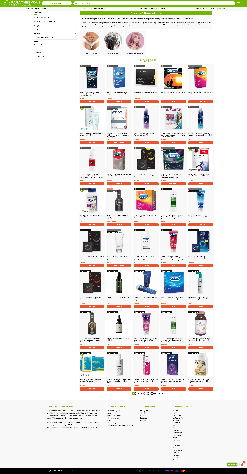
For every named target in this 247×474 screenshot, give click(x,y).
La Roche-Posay (179, 418)
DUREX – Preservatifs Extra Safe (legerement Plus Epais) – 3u (172, 298)
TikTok (142, 413)
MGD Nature (177, 423)
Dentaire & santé (40, 45)
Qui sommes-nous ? (115, 415)
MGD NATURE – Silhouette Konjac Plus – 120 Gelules (91, 216)
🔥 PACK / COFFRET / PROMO (45, 22)
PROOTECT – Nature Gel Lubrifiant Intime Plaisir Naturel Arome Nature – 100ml (146, 299)
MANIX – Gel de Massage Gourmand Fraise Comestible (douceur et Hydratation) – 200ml (173, 258)
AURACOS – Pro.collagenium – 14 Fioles (145, 93)
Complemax (177, 433)
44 (150, 393)
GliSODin (176, 440)
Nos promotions (113, 418)
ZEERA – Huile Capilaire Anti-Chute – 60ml (118, 339)
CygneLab (177, 415)
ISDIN (175, 413)
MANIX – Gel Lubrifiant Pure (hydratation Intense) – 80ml (198, 216)
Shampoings (113, 53)
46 (157, 393)
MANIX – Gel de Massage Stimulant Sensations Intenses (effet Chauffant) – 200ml (146, 340)
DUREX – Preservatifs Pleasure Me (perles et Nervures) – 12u (199, 93)
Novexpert (177, 445)
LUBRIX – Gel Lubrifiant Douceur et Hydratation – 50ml (91, 134)
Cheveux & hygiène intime (43, 37)
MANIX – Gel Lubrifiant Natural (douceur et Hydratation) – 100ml (200, 134)
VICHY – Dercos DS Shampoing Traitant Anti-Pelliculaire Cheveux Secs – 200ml (172, 340)
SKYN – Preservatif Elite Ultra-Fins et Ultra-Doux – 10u (92, 257)
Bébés (36, 41)
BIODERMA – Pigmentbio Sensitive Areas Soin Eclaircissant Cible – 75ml (118, 258)
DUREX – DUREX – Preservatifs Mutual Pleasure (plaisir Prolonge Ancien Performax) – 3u (172, 176)
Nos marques (39, 49)
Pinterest (143, 420)
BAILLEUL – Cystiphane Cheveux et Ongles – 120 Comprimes (91, 380)
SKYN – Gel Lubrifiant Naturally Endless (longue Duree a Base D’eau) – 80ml (90, 340)
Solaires (37, 33)
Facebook (144, 418)
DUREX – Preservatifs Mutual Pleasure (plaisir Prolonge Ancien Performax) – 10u (91, 94)
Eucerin (176, 420)
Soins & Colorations (135, 53)
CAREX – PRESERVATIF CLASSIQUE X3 (173, 92)
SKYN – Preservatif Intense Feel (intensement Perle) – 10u (90, 298)
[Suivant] (161, 393)
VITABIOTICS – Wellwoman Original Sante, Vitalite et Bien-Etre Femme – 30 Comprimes (173, 135)
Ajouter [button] (92, 102)
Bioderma (176, 428)
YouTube (143, 415)
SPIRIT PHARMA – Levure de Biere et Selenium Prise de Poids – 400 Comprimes (200, 340)
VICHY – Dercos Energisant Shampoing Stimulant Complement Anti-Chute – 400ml (91, 176)
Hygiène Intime (91, 53)
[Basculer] (75, 26)
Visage (36, 26)
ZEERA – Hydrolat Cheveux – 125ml (118, 297)
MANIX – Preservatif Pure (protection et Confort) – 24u (198, 257)
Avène (175, 447)
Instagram (144, 411)
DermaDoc (177, 453)
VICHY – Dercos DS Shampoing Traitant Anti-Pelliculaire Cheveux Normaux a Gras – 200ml (172, 217)
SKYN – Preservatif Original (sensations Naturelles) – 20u (144, 175)
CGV (109, 420)
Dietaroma (177, 435)
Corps (36, 29)
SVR (174, 443)
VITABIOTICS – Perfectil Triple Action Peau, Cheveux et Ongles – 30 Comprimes (118, 135)
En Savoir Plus (201, 102)
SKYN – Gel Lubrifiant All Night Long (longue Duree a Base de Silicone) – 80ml (119, 217)
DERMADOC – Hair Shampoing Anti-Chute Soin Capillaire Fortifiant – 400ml (119, 381)
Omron (175, 460)
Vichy (175, 425)
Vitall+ (175, 457)
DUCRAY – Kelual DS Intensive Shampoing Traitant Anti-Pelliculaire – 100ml (144, 258)
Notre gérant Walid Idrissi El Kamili (120, 425)
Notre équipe (112, 423)
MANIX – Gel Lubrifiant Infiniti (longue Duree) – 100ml (144, 134)
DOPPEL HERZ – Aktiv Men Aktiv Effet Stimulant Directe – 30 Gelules (200, 175)
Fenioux (176, 455)
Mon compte (39, 56)
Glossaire (37, 53)
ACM (175, 438)
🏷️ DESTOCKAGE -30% (42, 18)
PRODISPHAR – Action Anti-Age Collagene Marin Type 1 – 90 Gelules (198, 381)
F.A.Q (109, 413)
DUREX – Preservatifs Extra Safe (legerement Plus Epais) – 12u (117, 93)
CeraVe (176, 430)
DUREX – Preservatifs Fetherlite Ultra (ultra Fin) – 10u (119, 175)
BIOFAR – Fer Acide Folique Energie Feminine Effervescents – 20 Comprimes (146, 381)
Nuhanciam (177, 450)
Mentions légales (113, 411)
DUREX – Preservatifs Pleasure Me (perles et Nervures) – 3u (145, 216)
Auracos (176, 411)
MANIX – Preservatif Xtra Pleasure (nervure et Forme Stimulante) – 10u (172, 381)
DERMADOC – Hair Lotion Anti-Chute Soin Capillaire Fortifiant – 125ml (199, 299)
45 (154, 393)
